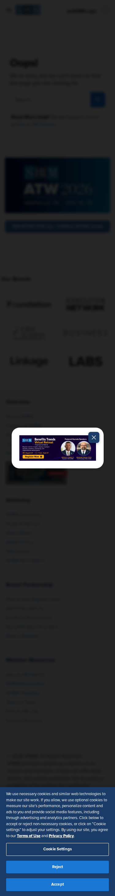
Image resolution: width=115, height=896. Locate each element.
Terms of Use (28, 835)
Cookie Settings (57, 849)
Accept (57, 884)
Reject (57, 867)
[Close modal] (93, 437)
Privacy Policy (61, 835)
